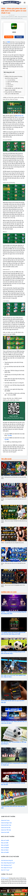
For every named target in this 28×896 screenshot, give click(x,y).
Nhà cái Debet (4, 850)
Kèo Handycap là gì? (6, 865)
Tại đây (10, 435)
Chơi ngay (19, 37)
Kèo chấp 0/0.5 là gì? (6, 867)
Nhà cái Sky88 (5, 845)
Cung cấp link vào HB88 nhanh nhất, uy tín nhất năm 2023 (13, 92)
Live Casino (10, 86)
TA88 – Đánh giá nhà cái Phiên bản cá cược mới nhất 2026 (13, 478)
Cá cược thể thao (11, 80)
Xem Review (8, 37)
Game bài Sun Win (5, 827)
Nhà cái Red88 (5, 852)
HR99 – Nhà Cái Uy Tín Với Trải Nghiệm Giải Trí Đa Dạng (13, 586)
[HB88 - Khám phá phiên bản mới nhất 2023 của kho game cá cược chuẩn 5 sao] (14, 26)
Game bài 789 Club (6, 830)
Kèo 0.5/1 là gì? (5, 870)
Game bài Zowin (5, 820)
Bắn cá (9, 83)
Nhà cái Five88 (5, 840)
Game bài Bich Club (6, 825)
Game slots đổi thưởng (12, 81)
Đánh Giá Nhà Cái (10, 16)
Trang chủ (3, 16)
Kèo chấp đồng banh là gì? (8, 863)
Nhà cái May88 (5, 847)
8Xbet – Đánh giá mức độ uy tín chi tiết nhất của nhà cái (13, 564)
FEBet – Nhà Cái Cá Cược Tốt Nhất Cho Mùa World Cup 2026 (14, 521)
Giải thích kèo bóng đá (7, 860)
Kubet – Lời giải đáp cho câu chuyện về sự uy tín (12, 542)
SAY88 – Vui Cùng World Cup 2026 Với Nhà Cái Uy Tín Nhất (13, 499)
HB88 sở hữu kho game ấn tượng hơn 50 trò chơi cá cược (13, 77)
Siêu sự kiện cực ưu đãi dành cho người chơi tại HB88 (13, 89)
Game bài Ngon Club (6, 823)
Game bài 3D (10, 84)
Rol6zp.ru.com (5, 878)
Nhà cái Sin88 (4, 843)
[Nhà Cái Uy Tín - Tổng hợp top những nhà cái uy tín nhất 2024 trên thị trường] (11, 2)
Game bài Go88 (5, 832)
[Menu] (24, 3)
